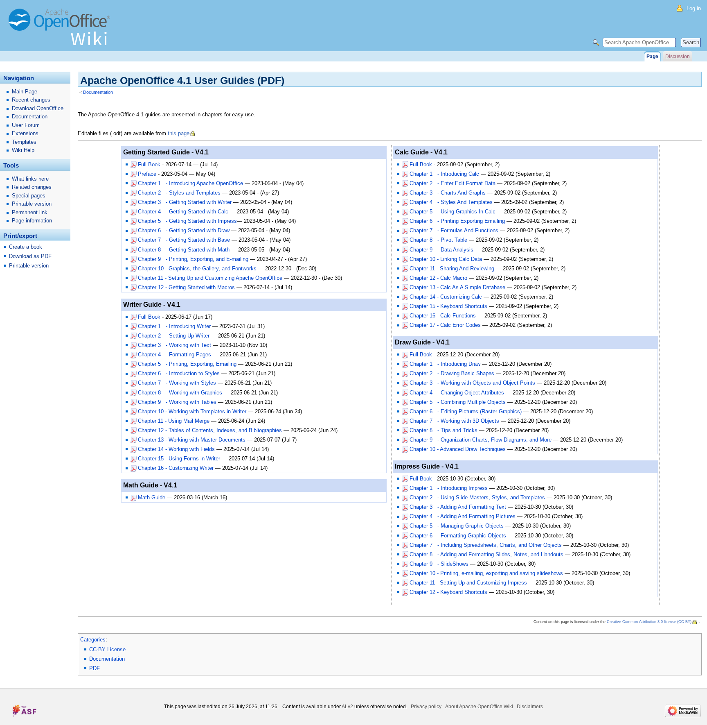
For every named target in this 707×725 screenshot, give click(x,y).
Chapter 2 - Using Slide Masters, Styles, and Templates (477, 497)
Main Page (24, 91)
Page (652, 56)
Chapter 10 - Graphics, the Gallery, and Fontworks (197, 268)
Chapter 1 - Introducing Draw (445, 364)
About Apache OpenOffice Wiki (479, 706)
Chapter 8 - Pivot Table (438, 240)
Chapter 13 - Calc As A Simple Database (457, 287)
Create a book (25, 247)
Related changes (32, 187)
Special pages (28, 196)
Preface (147, 174)
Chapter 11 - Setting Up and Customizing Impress (468, 583)
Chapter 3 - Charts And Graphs (448, 193)
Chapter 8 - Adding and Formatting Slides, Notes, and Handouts (486, 554)
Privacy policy (426, 706)
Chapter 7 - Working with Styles (177, 383)
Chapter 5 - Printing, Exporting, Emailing (187, 364)
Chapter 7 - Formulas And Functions (454, 230)
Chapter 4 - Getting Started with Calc (183, 211)
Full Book (149, 164)
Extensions (25, 133)
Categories (93, 640)
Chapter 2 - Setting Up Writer (173, 336)
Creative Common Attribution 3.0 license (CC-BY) (649, 622)
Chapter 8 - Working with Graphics (180, 393)
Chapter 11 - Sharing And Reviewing (452, 268)
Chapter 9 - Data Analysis (441, 250)
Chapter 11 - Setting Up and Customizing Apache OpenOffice (210, 278)
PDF (94, 668)
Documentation (98, 92)
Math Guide (151, 497)
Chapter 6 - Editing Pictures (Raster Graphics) (466, 411)
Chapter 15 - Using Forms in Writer (179, 458)
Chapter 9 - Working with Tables (177, 402)
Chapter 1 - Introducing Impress (449, 488)
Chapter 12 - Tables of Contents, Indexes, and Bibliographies (210, 430)
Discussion (677, 56)
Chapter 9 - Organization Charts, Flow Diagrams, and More (481, 440)
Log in (694, 8)
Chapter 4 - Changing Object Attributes (457, 393)
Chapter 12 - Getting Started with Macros (186, 287)
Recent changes (31, 100)
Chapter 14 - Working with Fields (176, 449)
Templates (24, 142)
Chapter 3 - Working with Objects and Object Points (472, 383)
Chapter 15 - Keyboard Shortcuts (448, 306)
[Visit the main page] (61, 30)
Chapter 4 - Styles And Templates (451, 202)
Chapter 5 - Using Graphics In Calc (452, 211)
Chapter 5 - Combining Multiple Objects (458, 402)
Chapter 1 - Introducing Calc (444, 174)
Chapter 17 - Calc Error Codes (445, 325)
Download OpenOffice (37, 108)
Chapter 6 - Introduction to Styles (179, 373)
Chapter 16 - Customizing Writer (176, 468)
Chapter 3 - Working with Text (174, 345)
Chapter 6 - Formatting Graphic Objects (458, 535)
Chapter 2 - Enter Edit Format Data (452, 183)
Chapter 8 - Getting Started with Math (184, 250)
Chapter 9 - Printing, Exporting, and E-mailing (193, 259)
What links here (30, 179)
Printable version (32, 204)
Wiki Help (23, 150)
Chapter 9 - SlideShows (439, 564)
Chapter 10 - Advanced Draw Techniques (458, 449)
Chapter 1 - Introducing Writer (174, 326)
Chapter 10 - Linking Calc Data (446, 259)
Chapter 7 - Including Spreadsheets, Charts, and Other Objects (486, 545)
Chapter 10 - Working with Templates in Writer (192, 411)
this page (178, 133)
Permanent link (29, 212)
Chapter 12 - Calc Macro (438, 278)
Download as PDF (30, 256)
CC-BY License (107, 649)
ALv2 (347, 706)
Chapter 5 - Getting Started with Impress (187, 221)
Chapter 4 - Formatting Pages (174, 354)
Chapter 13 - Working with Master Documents (191, 440)
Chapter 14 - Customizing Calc (446, 297)
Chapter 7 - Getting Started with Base (184, 240)
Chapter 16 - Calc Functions (443, 316)
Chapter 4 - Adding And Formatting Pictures (463, 516)
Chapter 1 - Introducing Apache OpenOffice (190, 183)
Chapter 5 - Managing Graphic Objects (457, 526)
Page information (32, 221)
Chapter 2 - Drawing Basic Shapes (452, 373)
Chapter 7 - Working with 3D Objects (454, 421)
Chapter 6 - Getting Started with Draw (184, 230)
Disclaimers (530, 706)
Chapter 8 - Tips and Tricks (443, 430)
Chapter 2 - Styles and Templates (179, 193)
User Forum (26, 125)
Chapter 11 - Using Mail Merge (173, 421)
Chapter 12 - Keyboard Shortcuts (448, 592)
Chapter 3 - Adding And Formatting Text (458, 507)
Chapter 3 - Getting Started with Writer (185, 202)
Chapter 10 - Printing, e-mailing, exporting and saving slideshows (486, 573)
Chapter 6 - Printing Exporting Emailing (457, 221)
